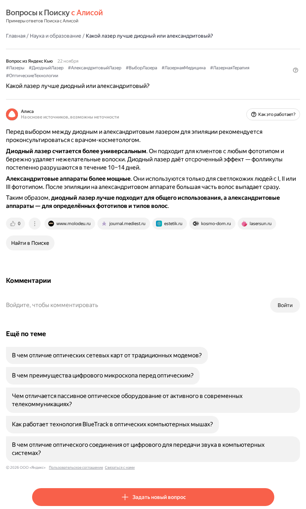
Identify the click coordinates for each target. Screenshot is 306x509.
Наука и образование (55, 36)
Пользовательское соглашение (76, 467)
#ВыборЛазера (141, 67)
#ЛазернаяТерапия (229, 67)
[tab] (16, 224)
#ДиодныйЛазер (46, 67)
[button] (295, 70)
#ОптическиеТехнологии (32, 75)
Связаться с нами (120, 467)
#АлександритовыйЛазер (94, 67)
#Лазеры (15, 67)
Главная (15, 36)
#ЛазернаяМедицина (184, 67)
